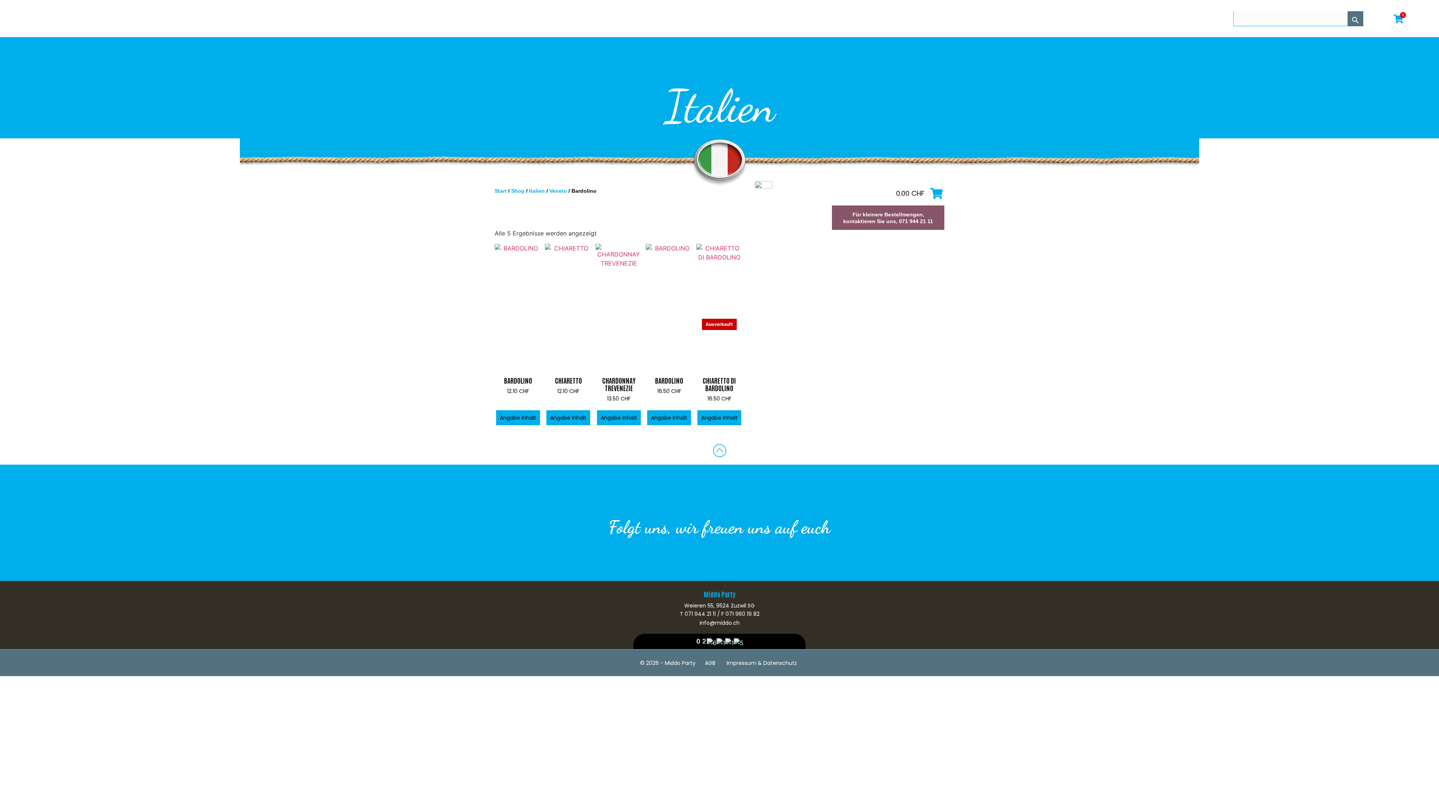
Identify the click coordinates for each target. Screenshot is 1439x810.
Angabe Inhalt (518, 418)
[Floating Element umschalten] (1415, 788)
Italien (537, 191)
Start (501, 191)
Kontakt (185, 18)
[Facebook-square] (708, 559)
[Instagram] (730, 559)
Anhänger (127, 18)
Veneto (558, 191)
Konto (157, 18)
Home (23, 18)
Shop (518, 191)
